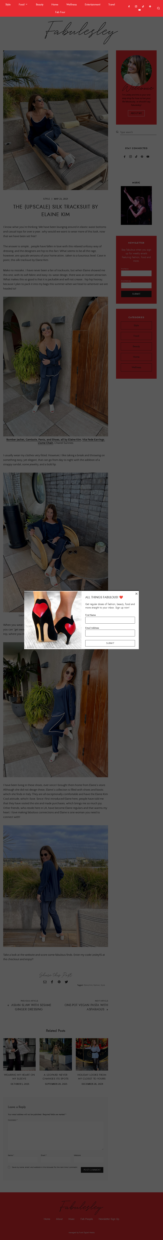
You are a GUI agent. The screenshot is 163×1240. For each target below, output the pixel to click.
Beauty (39, 4)
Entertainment (92, 4)
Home (54, 4)
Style (8, 4)
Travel (111, 4)
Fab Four (60, 12)
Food (22, 4)
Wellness (71, 4)
